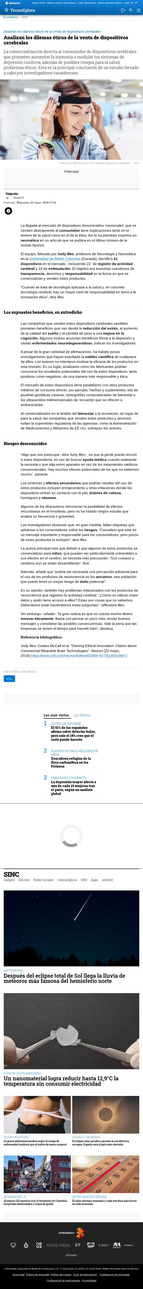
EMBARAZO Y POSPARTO (68, 778)
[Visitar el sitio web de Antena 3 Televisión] (13, 1245)
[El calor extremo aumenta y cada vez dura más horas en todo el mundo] (105, 1174)
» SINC (24, 17)
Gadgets (9, 880)
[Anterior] (28, 3)
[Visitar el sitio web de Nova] (52, 1245)
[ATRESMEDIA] (71, 1233)
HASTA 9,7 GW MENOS (86, 1137)
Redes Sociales (43, 880)
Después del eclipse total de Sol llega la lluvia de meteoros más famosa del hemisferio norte (64, 978)
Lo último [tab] (82, 715)
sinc (9, 678)
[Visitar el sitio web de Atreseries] (78, 1245)
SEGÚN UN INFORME (66, 723)
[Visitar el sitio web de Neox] (39, 1245)
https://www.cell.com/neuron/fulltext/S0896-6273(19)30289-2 (79, 656)
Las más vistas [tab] (56, 715)
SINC (11, 874)
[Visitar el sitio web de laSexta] (26, 1245)
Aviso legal (19, 1274)
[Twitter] (7, 198)
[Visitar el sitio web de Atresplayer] (129, 1245)
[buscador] (131, 10)
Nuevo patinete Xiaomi (110, 2)
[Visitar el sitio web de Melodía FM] (117, 1245)
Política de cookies (61, 1274)
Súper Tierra (38, 2)
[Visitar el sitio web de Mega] (65, 1245)
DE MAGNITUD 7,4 (15, 1197)
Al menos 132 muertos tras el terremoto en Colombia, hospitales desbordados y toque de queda (36, 1202)
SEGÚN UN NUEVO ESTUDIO (89, 1197)
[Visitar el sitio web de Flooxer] (71, 1255)
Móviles (24, 880)
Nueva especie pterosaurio (61, 2)
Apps (94, 880)
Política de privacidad (37, 1274)
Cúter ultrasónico (87, 2)
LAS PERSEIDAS (13, 970)
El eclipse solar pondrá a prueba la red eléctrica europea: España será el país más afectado (100, 1142)
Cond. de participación (85, 1274)
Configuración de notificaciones (63, 1280)
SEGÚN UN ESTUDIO (16, 1137)
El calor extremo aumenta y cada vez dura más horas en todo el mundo (104, 1202)
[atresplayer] (123, 10)
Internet (107, 880)
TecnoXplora (10, 17)
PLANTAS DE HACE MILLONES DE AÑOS (74, 752)
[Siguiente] (136, 3)
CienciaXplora (67, 880)
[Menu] (138, 10)
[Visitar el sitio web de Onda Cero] (90, 1245)
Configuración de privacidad (114, 1274)
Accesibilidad (89, 1280)
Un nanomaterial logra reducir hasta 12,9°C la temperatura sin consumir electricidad (61, 1081)
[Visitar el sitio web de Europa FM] (103, 1245)
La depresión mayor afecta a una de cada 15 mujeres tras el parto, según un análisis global (73, 788)
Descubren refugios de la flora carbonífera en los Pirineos (71, 762)
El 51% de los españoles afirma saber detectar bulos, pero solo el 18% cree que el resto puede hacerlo (73, 733)
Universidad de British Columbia (55, 259)
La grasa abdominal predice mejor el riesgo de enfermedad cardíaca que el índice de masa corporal (35, 1142)
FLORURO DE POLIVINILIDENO (22, 1073)
